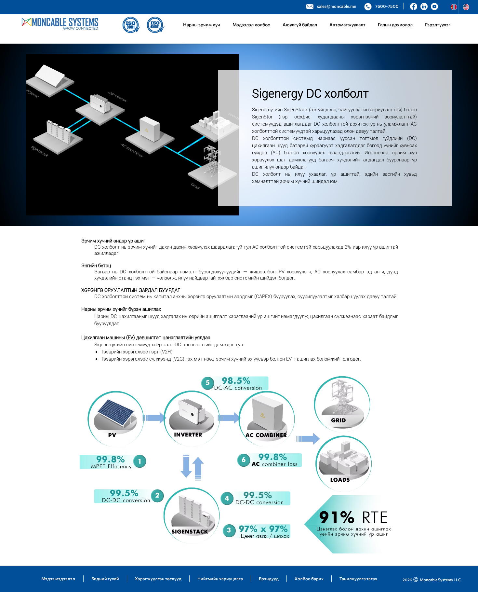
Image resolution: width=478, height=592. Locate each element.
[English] (464, 7)
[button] (347, 25)
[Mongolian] (452, 7)
